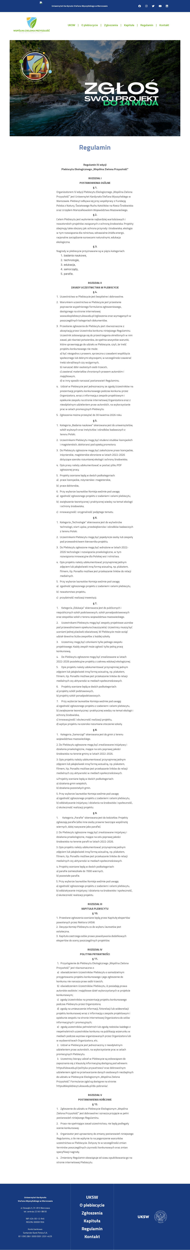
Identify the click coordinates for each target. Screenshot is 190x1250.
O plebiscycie (89, 25)
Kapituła (129, 25)
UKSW (71, 25)
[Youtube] (160, 6)
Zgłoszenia (111, 25)
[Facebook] (139, 6)
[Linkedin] (166, 6)
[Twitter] (153, 6)
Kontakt (164, 25)
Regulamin (146, 25)
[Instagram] (146, 6)
